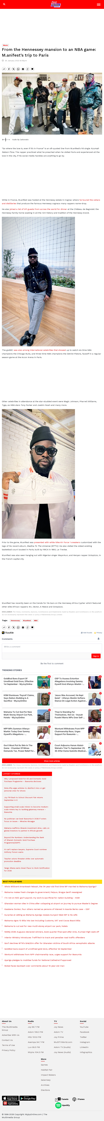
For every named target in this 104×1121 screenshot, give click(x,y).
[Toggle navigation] (99, 5)
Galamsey (45, 1080)
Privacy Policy (8, 1050)
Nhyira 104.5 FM (36, 1052)
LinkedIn (84, 1047)
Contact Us (7, 1040)
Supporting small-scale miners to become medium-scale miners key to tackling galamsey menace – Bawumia (26, 811)
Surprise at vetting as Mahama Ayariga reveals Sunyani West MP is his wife (40, 915)
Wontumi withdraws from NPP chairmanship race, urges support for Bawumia (43, 954)
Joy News (58, 1027)
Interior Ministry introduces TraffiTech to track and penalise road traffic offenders (44, 937)
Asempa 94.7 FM (36, 1042)
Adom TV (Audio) (62, 1047)
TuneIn (64, 1099)
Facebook (84, 1032)
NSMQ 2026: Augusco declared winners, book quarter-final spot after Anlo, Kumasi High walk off (51, 932)
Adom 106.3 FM (35, 1032)
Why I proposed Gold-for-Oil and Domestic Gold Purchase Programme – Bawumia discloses (25, 781)
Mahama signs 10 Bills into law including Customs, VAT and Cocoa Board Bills (42, 920)
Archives (45, 1085)
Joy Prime (59, 1037)
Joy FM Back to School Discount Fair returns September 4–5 (23, 800)
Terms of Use (8, 1045)
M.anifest (27, 620)
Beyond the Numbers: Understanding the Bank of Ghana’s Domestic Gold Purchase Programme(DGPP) (24, 841)
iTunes (80, 1099)
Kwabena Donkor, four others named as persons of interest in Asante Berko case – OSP (47, 909)
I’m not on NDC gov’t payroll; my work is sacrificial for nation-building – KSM (42, 898)
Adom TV (58, 1032)
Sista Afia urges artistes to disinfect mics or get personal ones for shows (24, 790)
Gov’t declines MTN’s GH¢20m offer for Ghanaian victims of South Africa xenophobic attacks (49, 943)
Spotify (66, 1105)
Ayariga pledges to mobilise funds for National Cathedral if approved (37, 960)
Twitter (83, 1037)
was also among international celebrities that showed (40, 350)
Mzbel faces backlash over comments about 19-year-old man (34, 966)
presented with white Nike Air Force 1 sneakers (57, 542)
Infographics (86, 1052)
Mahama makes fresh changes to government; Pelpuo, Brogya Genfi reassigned (43, 892)
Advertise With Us (10, 1035)
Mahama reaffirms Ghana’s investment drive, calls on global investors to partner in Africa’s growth (26, 830)
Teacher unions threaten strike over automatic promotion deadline (24, 861)
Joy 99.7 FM (33, 1027)
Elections (45, 1090)
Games (44, 1065)
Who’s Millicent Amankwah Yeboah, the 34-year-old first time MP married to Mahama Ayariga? (50, 886)
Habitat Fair (46, 1070)
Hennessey (15, 620)
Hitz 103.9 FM (34, 1037)
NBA (35, 620)
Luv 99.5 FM (34, 1047)
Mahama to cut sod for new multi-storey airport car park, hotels (36, 926)
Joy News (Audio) (62, 1052)
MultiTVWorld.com (63, 1042)
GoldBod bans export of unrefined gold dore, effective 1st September (38, 949)
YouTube (84, 1027)
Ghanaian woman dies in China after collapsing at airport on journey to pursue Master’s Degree (51, 903)
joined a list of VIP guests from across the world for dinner (38, 209)
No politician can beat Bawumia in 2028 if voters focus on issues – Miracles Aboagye (25, 821)
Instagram (85, 1042)
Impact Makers (48, 1075)
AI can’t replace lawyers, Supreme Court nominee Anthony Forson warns (25, 852)
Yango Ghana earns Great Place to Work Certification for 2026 (27, 870)
